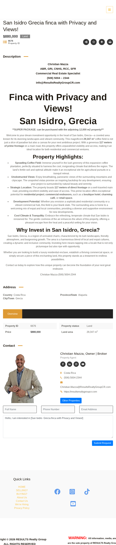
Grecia (19, 298)
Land (89, 326)
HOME (22, 487)
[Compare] (102, 42)
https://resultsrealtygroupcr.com (80, 391)
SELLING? (22, 490)
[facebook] (57, 492)
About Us (22, 497)
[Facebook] (63, 364)
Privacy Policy (21, 508)
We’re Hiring (22, 504)
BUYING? (21, 494)
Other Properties (71, 400)
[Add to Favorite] (94, 42)
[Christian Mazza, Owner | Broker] (23, 377)
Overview (13, 314)
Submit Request (102, 443)
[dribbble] (73, 504)
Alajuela (82, 295)
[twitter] (72, 492)
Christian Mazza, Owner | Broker (83, 353)
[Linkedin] (69, 364)
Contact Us (22, 501)
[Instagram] (76, 364)
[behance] (87, 492)
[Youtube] (82, 364)
